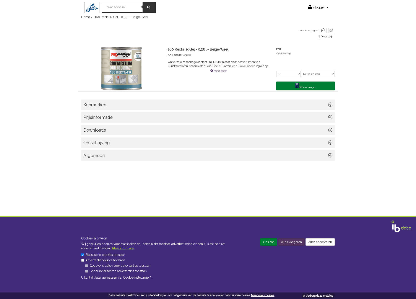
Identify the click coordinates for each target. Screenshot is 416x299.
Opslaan (269, 242)
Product (326, 37)
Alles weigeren (291, 242)
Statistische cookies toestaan (105, 255)
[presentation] (208, 143)
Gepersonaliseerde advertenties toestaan (118, 271)
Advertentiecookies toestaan (105, 260)
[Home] (93, 6)
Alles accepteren (320, 242)
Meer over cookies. (263, 295)
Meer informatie (123, 248)
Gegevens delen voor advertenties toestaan (119, 265)
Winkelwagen (307, 87)
